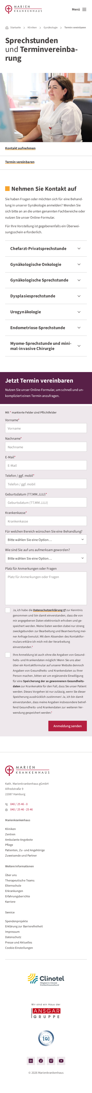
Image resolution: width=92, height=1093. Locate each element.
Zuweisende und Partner (21, 855)
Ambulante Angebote (19, 840)
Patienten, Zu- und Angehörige (25, 850)
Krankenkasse (16, 513)
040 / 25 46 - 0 (19, 804)
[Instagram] (51, 1061)
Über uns (11, 875)
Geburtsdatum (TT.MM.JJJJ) (26, 494)
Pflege (9, 845)
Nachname (13, 438)
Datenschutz (13, 937)
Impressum (12, 932)
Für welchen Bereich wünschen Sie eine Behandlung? (43, 531)
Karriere (10, 902)
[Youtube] (61, 1061)
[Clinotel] (46, 979)
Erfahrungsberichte (17, 896)
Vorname (12, 420)
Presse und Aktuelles (18, 942)
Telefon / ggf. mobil (19, 476)
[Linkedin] (31, 1061)
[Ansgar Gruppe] (46, 1011)
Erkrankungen (14, 891)
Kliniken (10, 829)
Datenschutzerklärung (48, 610)
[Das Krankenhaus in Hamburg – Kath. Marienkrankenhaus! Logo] (23, 9)
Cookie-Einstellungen (19, 948)
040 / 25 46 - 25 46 (21, 809)
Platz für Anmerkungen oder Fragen (31, 568)
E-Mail (10, 457)
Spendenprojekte (16, 921)
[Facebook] (41, 1061)
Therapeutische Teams (19, 880)
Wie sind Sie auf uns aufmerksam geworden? (37, 550)
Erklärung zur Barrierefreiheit (24, 926)
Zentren (10, 834)
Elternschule (13, 885)
